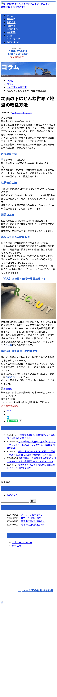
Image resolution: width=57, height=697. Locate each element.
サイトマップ (13, 39)
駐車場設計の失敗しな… (33, 524)
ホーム (10, 15)
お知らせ (13, 495)
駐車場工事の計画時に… (33, 521)
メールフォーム (10, 60)
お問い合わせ (13, 42)
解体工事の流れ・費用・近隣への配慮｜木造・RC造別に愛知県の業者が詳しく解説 (31, 453)
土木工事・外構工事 (17, 87)
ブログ (10, 35)
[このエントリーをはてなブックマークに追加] (8, 418)
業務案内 (11, 19)
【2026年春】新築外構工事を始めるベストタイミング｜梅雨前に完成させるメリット (31, 459)
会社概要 (11, 32)
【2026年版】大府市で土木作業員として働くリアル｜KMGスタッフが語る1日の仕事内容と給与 (31, 445)
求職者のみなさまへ (12, 27)
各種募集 (11, 22)
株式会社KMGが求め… (32, 518)
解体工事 (16, 545)
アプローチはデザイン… (33, 514)
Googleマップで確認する (14, 662)
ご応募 (9, 345)
